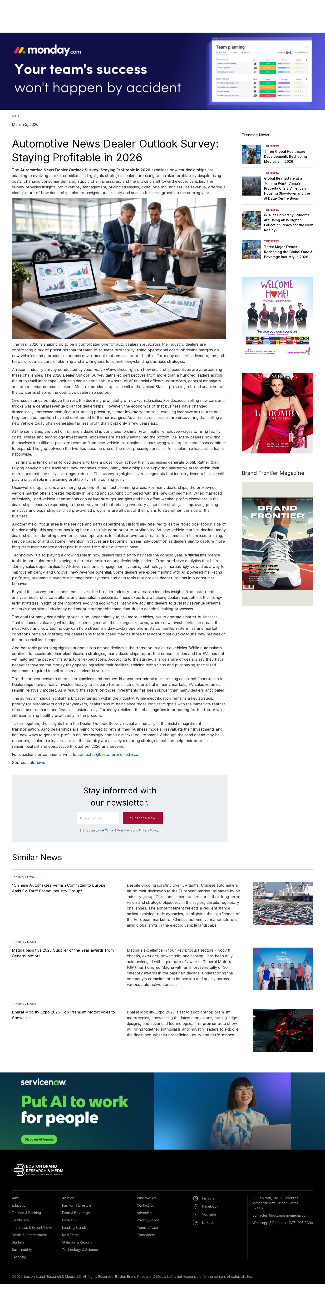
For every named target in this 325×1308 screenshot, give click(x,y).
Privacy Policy (148, 830)
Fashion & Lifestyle (76, 1205)
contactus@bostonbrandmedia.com (110, 754)
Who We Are (147, 1198)
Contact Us (145, 1205)
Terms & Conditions (118, 830)
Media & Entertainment (29, 1235)
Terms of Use (147, 1227)
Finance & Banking (26, 1213)
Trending (19, 1257)
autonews (36, 762)
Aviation (68, 1198)
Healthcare (20, 1220)
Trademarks (146, 1235)
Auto (15, 1198)
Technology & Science (80, 1250)
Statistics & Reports (77, 1242)
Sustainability (22, 1250)
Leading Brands (74, 1227)
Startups (18, 1242)
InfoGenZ (69, 1220)
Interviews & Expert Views (32, 1227)
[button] (9, 71)
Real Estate (70, 1235)
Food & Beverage (76, 1213)
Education (19, 1205)
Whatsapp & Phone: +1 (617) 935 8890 (282, 1223)
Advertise (144, 1213)
